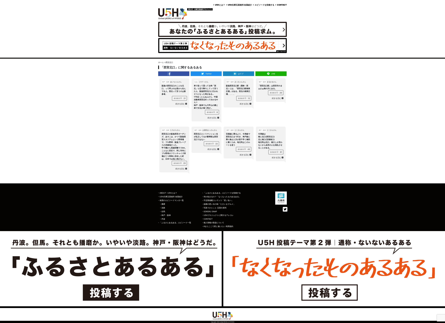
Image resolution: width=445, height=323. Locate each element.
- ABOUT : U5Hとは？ (167, 193)
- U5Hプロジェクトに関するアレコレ (218, 215)
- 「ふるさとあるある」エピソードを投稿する (221, 193)
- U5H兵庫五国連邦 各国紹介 (170, 196)
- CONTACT (207, 219)
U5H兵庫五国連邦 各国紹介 (240, 5)
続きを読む (180, 104)
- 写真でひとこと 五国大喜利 (214, 208)
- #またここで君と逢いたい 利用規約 (217, 226)
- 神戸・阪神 (165, 215)
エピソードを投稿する (264, 5)
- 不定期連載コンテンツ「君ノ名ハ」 (217, 200)
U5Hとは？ (220, 5)
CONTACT (282, 5)
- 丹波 (162, 219)
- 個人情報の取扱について (213, 222)
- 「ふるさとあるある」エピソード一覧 (174, 222)
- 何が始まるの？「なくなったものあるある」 (221, 196)
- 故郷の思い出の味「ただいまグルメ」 (218, 204)
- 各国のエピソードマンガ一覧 (171, 200)
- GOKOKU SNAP (209, 211)
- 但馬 (162, 211)
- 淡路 (162, 208)
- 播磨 (162, 204)
